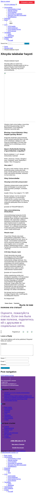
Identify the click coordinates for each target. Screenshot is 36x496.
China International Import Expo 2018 (15, 399)
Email (3, 361)
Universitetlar (8, 7)
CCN (5, 24)
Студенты (7, 437)
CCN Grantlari (12, 12)
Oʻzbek (6, 39)
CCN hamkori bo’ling (14, 29)
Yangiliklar (7, 32)
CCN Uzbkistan (21, 451)
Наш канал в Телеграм (18, 444)
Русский (10, 40)
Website (3, 364)
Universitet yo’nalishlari (15, 14)
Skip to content (5, 1)
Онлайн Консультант (18, 447)
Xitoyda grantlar (12, 10)
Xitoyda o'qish (8, 48)
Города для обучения (11, 433)
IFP (9, 471)
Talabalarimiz (8, 37)
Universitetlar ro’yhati (14, 9)
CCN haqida (11, 26)
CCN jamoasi (12, 31)
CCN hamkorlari (13, 28)
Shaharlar (7, 18)
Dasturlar (7, 20)
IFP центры (8, 434)
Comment (4, 344)
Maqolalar (11, 35)
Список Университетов (9, 427)
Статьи (6, 436)
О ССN (6, 431)
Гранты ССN (8, 429)
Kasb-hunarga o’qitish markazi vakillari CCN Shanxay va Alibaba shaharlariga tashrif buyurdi (19, 396)
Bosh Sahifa (8, 407)
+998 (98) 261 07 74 (18, 441)
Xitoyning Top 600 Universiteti (17, 15)
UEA (10, 23)
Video (9, 34)
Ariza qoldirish (8, 418)
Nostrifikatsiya (12, 17)
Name (3, 358)
